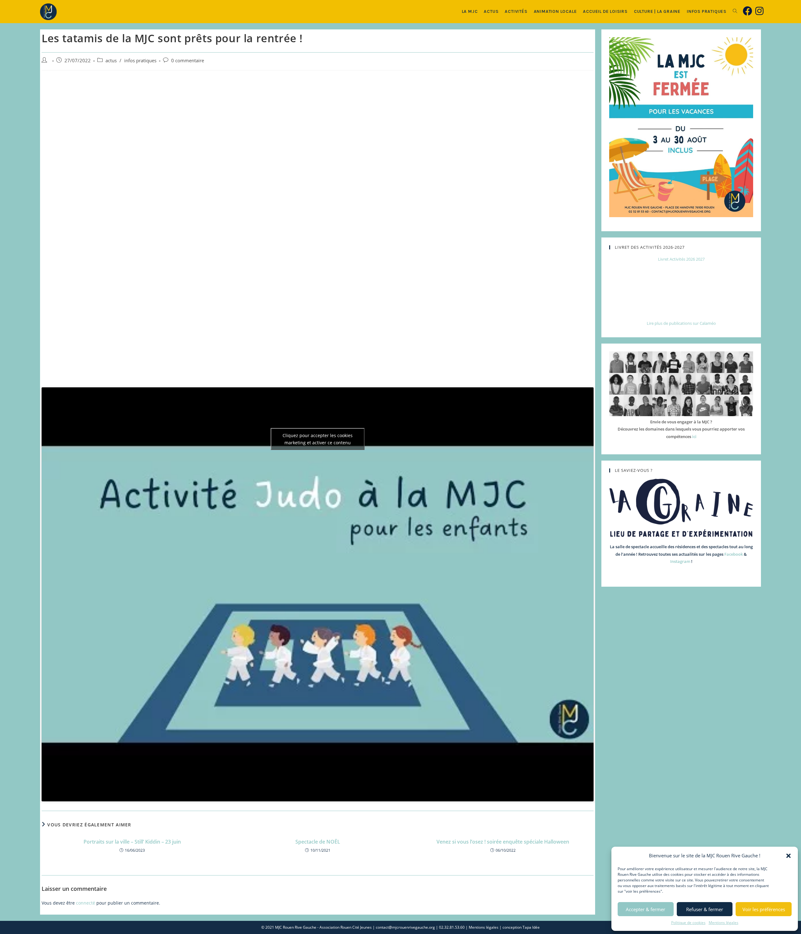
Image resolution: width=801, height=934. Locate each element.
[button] (788, 856)
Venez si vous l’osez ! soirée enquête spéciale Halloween (502, 841)
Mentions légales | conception (496, 927)
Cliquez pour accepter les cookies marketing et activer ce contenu (318, 439)
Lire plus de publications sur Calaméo (681, 323)
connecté (85, 903)
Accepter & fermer (645, 909)
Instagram (680, 561)
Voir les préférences (763, 909)
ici (694, 436)
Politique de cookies (688, 922)
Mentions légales (723, 922)
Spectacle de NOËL (317, 841)
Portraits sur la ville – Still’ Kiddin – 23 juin (132, 841)
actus (111, 61)
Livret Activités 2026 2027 (681, 259)
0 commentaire (187, 61)
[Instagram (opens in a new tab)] (759, 11)
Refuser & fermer (704, 909)
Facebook (733, 554)
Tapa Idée (531, 927)
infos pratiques (140, 61)
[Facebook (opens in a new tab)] (747, 11)
